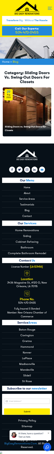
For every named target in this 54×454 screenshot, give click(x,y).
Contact (27, 216)
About (27, 193)
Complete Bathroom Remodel (27, 253)
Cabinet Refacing (27, 242)
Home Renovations (27, 230)
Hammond (27, 347)
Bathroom (27, 247)
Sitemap (27, 426)
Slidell (27, 375)
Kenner (27, 352)
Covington (27, 335)
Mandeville (27, 370)
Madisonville (27, 364)
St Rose (27, 381)
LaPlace (27, 358)
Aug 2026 (8, 94)
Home (27, 187)
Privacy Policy (27, 420)
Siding (27, 236)
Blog (27, 210)
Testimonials (27, 204)
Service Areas (27, 199)
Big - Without (27, 20)
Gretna (27, 341)
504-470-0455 (27, 32)
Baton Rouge (27, 329)
